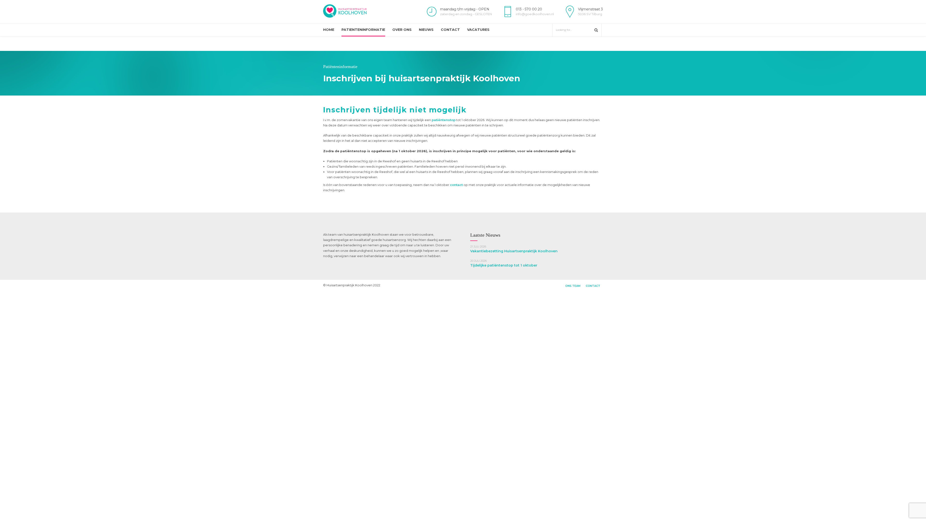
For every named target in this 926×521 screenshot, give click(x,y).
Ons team (572, 286)
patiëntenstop (444, 120)
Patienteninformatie (363, 29)
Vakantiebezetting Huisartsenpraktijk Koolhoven (514, 251)
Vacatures (478, 29)
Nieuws (426, 29)
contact (456, 185)
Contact (450, 29)
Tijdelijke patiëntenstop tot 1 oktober (503, 265)
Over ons (402, 29)
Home (328, 29)
